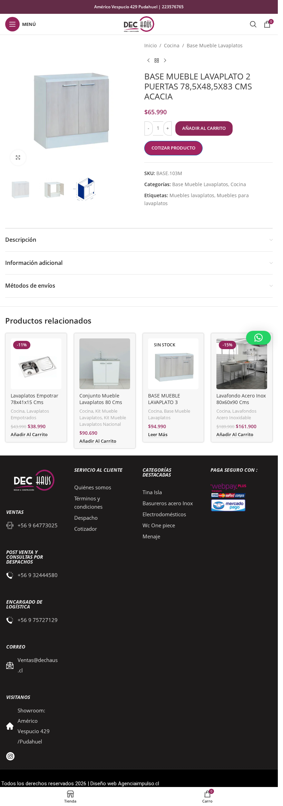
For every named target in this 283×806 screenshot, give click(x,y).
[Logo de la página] (138, 23)
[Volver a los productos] (157, 60)
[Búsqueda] (253, 24)
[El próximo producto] (165, 60)
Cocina (171, 45)
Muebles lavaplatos (191, 195)
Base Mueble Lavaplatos (215, 45)
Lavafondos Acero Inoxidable (236, 414)
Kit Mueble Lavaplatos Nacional (102, 420)
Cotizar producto (173, 148)
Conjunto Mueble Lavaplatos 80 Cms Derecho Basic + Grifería (100, 405)
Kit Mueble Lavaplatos (98, 414)
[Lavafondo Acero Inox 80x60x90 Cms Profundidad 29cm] (241, 363)
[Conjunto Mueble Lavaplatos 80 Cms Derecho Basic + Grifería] (104, 363)
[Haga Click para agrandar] (18, 157)
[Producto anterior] (148, 60)
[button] (258, 338)
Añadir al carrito (204, 128)
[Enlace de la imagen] (32, 480)
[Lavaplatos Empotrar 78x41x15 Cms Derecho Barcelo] (36, 363)
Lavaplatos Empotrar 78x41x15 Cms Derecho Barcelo (34, 402)
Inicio (150, 45)
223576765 (173, 7)
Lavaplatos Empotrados (30, 414)
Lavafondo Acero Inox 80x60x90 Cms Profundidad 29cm (241, 402)
